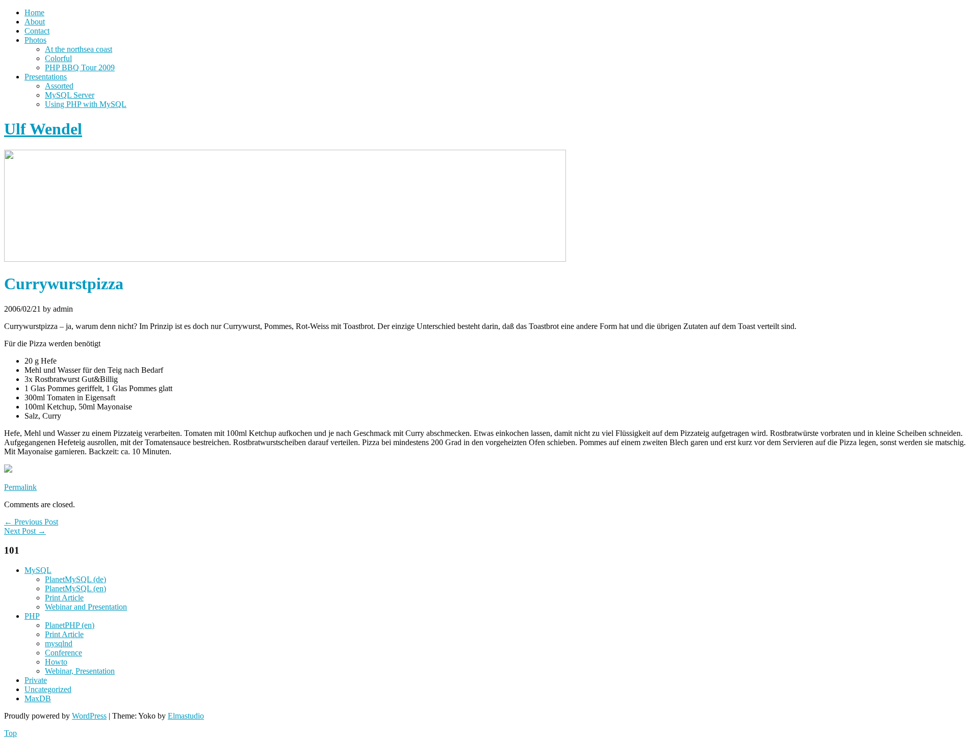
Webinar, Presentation (80, 671)
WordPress (89, 715)
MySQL (37, 570)
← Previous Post (31, 521)
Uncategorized (47, 689)
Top (10, 733)
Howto (56, 661)
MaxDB (37, 698)
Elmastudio (186, 715)
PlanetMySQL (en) (75, 588)
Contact (36, 30)
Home (34, 12)
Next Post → (25, 531)
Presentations (45, 76)
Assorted (59, 85)
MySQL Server (69, 95)
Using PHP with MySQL (85, 104)
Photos (35, 40)
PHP (32, 616)
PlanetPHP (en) (69, 625)
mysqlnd (58, 643)
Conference (63, 652)
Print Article (64, 597)
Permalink (20, 487)
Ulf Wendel (43, 129)
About (34, 21)
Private (35, 680)
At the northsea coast (78, 49)
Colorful (58, 58)
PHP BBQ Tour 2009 (80, 67)
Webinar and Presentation (86, 606)
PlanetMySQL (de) (75, 579)
